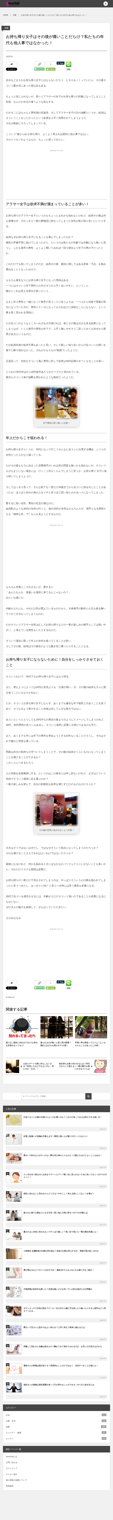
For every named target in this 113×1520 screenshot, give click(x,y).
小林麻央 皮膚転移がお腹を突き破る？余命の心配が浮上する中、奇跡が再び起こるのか (61, 1251)
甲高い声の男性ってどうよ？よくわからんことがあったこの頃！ (90, 1043)
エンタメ (55, 1438)
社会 (55, 1415)
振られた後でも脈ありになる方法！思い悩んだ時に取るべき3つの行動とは (56, 1213)
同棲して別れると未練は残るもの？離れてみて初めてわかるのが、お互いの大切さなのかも (63, 1346)
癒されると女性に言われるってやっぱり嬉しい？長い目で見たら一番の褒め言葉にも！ (61, 1232)
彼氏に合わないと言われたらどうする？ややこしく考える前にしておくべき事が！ (59, 1193)
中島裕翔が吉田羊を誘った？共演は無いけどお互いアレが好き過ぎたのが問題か (58, 1289)
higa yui (11, 997)
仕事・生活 (55, 1421)
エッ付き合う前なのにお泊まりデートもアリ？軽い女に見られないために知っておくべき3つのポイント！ (65, 1175)
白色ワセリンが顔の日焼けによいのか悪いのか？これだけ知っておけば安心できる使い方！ (63, 1117)
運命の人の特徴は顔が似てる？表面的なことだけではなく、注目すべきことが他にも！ (61, 1365)
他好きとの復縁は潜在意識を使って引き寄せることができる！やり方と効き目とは (59, 1385)
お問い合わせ (11, 1462)
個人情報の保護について (16, 1480)
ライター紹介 (11, 1474)
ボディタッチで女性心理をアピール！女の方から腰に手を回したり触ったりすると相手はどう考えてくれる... (65, 1309)
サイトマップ (11, 1468)
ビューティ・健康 (55, 1433)
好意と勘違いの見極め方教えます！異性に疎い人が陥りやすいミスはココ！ (56, 1136)
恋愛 (6, 28)
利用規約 (10, 1486)
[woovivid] (12, 3)
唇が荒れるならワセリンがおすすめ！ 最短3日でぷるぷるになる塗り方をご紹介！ (59, 1270)
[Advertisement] (56, 174)
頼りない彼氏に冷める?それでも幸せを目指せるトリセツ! (22, 1043)
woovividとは (11, 1456)
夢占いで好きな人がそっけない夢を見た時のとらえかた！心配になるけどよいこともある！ (63, 1155)
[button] (105, 3)
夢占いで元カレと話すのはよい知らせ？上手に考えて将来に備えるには (54, 1327)
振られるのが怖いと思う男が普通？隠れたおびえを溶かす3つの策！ (55, 1043)
